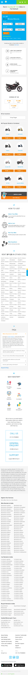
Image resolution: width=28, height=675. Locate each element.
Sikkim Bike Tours (4, 624)
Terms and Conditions (6, 643)
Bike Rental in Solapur (18, 545)
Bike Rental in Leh (17, 528)
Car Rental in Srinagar (18, 593)
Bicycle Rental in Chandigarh (20, 606)
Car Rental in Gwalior (18, 573)
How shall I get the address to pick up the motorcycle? (11, 360)
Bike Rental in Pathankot (19, 536)
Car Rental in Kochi (5, 579)
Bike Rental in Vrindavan (6, 553)
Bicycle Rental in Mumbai (19, 613)
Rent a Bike (3, 500)
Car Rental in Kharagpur (19, 577)
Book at (5, 16)
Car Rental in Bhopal (18, 563)
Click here (16, 45)
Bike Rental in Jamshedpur (6, 525)
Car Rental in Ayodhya (18, 561)
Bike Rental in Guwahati (6, 519)
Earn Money (16, 198)
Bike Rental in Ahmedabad (6, 507)
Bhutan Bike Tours (17, 624)
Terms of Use (18, 639)
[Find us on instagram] (17, 657)
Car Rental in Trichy (5, 597)
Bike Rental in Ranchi (18, 541)
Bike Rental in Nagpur (5, 534)
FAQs (27, 273)
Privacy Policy (4, 645)
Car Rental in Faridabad (6, 570)
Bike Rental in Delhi (18, 514)
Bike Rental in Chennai (5, 512)
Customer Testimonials (20, 635)
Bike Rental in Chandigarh (19, 511)
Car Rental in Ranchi (5, 591)
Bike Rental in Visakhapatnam (20, 552)
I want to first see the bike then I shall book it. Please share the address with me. (14, 351)
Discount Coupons (19, 643)
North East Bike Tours (18, 622)
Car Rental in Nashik (18, 584)
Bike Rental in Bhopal (18, 509)
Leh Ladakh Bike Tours (6, 620)
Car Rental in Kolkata (18, 579)
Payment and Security (6, 641)
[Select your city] (25, 2)
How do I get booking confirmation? (10, 364)
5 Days (11, 38)
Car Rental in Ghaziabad (19, 570)
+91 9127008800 (20, 653)
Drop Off (5, 27)
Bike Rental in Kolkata (18, 527)
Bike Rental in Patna (5, 537)
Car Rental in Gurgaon (18, 572)
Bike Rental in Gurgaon (19, 518)
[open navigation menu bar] (2, 2)
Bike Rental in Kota (5, 528)
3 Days (7, 38)
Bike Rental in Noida (5, 536)
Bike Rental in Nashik (18, 534)
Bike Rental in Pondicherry (19, 537)
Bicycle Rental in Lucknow (6, 613)
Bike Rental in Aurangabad (19, 507)
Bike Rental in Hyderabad (19, 521)
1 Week (14, 38)
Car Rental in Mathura (5, 582)
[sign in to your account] (20, 2)
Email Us (4, 653)
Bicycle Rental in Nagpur (6, 615)
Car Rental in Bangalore (6, 563)
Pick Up (4, 21)
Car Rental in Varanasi (18, 598)
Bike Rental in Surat (18, 546)
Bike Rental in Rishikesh (6, 543)
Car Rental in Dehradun (6, 568)
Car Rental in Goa (4, 572)
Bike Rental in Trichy (18, 548)
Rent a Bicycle (14, 500)
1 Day (4, 38)
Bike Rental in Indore (5, 523)
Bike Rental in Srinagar (5, 546)
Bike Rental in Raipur (5, 541)
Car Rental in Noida (5, 586)
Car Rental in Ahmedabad (6, 561)
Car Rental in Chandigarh (19, 564)
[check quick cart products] (22, 2)
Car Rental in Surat (5, 595)
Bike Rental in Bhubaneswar (7, 511)
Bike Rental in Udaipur (5, 550)
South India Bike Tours (6, 627)
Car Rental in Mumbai (18, 582)
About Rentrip (4, 635)
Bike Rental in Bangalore (6, 509)
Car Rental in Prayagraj (19, 588)
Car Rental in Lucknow (18, 580)
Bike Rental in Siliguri (5, 545)
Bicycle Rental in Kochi (18, 611)
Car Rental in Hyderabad (6, 575)
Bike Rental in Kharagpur (19, 525)
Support (17, 645)
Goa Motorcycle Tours (18, 625)
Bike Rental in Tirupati (5, 548)
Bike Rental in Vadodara (19, 550)
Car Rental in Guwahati (6, 573)
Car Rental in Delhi (18, 568)
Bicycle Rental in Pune (18, 615)
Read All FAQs (5, 368)
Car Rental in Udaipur (18, 597)
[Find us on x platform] (14, 657)
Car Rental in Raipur (18, 589)
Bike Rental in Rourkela (19, 543)
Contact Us (18, 647)
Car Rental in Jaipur (5, 577)
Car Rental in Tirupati (18, 595)
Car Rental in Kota (5, 580)
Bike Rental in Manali (18, 530)
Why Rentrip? (4, 637)
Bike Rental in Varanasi (6, 552)
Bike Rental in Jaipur (18, 523)
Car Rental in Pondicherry (6, 588)
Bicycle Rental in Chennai (6, 609)
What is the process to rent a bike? (10, 333)
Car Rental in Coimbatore (19, 566)
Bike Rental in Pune (5, 539)
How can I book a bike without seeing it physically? (13, 355)
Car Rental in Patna (18, 586)
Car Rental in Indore (18, 575)
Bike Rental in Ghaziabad (19, 516)
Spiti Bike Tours (17, 620)
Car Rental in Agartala (5, 559)
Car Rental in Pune (5, 589)
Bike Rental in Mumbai (18, 532)
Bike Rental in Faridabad (6, 516)
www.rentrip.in (11, 336)
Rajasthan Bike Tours (5, 622)
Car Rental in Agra (18, 559)
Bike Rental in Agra (18, 505)
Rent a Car (8, 500)
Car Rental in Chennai (5, 566)
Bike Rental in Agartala (6, 505)
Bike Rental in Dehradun (6, 514)
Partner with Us (19, 637)
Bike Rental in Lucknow (6, 530)
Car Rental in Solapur (5, 593)
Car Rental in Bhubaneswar (6, 564)
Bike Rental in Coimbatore (19, 512)
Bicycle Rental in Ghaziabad (20, 609)
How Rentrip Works (5, 639)
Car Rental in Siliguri (18, 591)
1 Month (19, 38)
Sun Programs (11, 673)
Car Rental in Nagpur (5, 584)
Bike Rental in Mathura (5, 532)
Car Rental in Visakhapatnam (7, 600)
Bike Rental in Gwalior (18, 519)
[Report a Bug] (1, 673)
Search (6, 33)
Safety (16, 641)
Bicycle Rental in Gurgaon (6, 611)
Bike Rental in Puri (18, 539)
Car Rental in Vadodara (6, 598)
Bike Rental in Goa (5, 518)
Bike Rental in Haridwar (6, 521)
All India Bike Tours (5, 625)
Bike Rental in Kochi (5, 527)
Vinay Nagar (13, 117)
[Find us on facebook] (10, 657)
